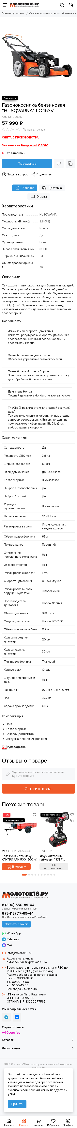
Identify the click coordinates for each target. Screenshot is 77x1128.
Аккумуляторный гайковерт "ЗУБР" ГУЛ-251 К (51, 857)
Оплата (42, 196)
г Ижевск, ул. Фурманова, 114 (27, 962)
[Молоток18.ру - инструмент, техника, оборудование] (24, 5)
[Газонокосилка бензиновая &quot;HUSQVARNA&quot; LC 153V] (38, 55)
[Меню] (5, 5)
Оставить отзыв (38, 789)
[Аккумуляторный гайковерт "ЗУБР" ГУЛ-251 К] (57, 829)
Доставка (55, 188)
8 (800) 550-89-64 (18, 905)
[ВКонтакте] (17, 1017)
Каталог (20, 13)
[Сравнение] (70, 163)
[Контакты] (70, 5)
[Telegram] (6, 1017)
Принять (17, 1104)
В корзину (19, 866)
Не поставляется (53, 866)
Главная (6, 13)
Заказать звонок (16, 924)
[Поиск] (62, 5)
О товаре (28, 188)
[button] (24, 875)
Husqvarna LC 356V (34, 145)
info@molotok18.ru (19, 953)
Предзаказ (27, 163)
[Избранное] (59, 163)
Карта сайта (38, 1067)
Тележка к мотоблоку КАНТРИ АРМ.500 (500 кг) (19, 857)
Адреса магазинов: (20, 958)
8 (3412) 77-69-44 (18, 913)
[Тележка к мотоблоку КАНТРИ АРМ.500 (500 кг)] (20, 829)
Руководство (16, 747)
